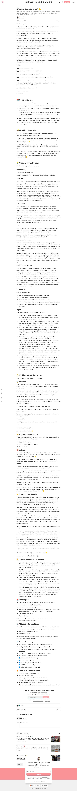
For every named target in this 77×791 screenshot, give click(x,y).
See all (19, 764)
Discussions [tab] (26, 733)
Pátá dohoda (24, 665)
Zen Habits (21, 108)
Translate (19, 6)
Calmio (50, 197)
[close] (50, 757)
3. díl (18, 74)
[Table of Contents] (1, 395)
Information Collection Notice (38, 778)
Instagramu (42, 284)
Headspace (47, 195)
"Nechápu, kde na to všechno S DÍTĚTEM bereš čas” (34, 678)
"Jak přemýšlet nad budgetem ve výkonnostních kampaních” (36, 685)
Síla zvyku (21, 118)
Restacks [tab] (24, 718)
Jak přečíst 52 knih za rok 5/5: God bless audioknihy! (34, 656)
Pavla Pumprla (33, 386)
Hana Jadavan (22, 16)
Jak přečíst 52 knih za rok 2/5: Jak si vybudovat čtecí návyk (35, 237)
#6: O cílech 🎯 (21, 746)
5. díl (18, 80)
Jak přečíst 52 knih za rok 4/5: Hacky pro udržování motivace (36, 653)
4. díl (18, 77)
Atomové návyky (23, 106)
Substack (32, 788)
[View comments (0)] (22, 21)
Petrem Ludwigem (36, 570)
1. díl (18, 68)
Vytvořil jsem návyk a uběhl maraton (28, 444)
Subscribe (67, 2)
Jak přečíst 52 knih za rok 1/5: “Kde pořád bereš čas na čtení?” (36, 645)
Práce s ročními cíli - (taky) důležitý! (30, 673)
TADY (33, 575)
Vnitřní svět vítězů (25, 658)
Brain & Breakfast (37, 384)
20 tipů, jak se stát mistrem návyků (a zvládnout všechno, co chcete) (39, 52)
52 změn (21, 122)
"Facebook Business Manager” (28, 682)
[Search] (59, 2)
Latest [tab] (21, 733)
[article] (38, 740)
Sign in (73, 2)
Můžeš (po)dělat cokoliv (26, 667)
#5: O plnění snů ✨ (22, 755)
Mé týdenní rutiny (23, 447)
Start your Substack (35, 785)
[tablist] (22, 718)
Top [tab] (18, 733)
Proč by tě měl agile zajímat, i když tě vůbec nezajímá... (34, 680)
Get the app (44, 785)
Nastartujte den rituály (24, 442)
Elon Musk (23, 660)
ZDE (51, 217)
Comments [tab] (19, 718)
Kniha (35, 602)
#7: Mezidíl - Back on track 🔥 (25, 736)
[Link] (15, 100)
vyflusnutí (48, 257)
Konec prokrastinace (24, 112)
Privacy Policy (47, 778)
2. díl (18, 71)
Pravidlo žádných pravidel (27, 662)
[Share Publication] (62, 2)
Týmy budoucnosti (36, 591)
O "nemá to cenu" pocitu (27, 676)
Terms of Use (44, 777)
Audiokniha (30, 602)
